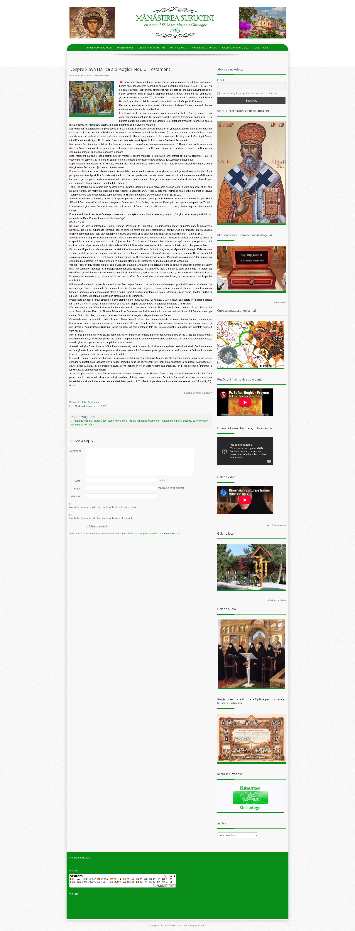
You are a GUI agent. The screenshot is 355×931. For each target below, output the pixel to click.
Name (76, 480)
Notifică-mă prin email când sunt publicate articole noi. (101, 518)
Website (75, 496)
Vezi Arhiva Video (276, 525)
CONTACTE (261, 47)
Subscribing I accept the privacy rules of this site (249, 93)
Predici (95, 402)
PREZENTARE (125, 47)
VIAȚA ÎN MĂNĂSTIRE (152, 47)
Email (77, 488)
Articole (86, 402)
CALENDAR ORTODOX (235, 47)
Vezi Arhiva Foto (277, 600)
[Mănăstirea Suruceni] (177, 22)
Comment (74, 450)
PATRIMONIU (178, 47)
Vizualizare (280, 302)
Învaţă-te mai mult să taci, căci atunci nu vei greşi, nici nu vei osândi (109, 420)
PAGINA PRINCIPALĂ (99, 47)
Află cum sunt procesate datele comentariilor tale (153, 533)
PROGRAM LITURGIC (204, 47)
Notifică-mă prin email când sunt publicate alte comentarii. (103, 507)
